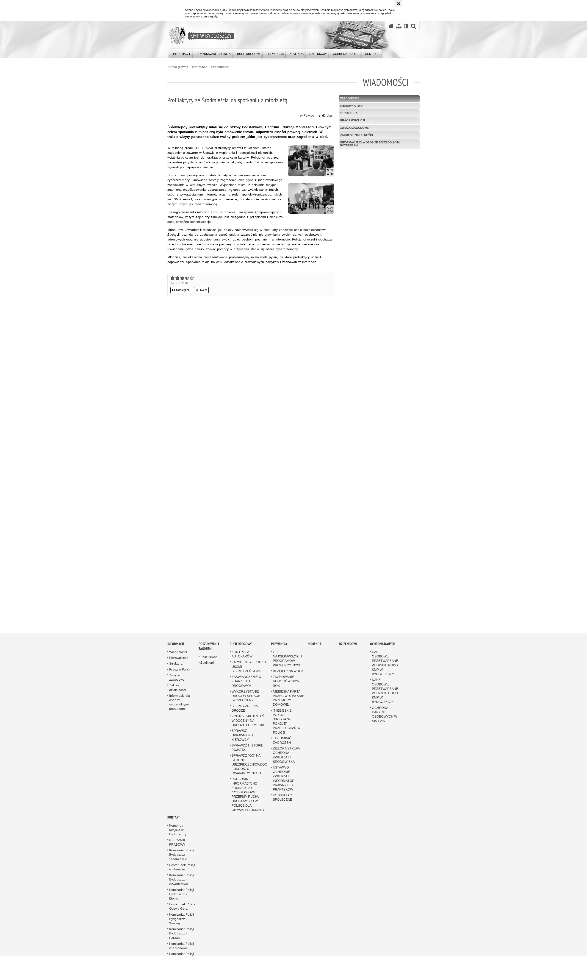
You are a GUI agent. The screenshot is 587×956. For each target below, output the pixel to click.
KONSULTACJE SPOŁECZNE (284, 803)
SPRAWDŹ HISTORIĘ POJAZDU (247, 753)
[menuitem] (182, 53)
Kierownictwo (351, 105)
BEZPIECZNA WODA (288, 676)
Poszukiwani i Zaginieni (209, 652)
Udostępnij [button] (183, 290)
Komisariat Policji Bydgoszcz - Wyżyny (181, 924)
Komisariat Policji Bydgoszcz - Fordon (181, 939)
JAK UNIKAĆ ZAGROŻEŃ (282, 746)
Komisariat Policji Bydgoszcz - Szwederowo (181, 885)
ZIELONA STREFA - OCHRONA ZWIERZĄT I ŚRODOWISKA (287, 760)
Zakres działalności (356, 135)
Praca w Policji (352, 120)
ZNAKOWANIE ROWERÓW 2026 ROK (286, 687)
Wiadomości (220, 67)
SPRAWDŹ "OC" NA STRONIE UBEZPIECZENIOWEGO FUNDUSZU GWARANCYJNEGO (249, 770)
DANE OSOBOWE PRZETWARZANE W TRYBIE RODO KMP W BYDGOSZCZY (385, 669)
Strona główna (177, 67)
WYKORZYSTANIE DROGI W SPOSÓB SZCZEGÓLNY (246, 701)
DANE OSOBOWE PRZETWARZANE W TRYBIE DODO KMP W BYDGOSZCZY (385, 696)
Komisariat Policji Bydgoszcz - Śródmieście (181, 860)
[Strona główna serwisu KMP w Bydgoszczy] (391, 26)
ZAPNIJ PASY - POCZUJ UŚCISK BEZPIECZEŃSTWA (249, 672)
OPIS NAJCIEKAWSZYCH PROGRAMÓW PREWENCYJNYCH (287, 664)
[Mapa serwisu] (398, 26)
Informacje (199, 67)
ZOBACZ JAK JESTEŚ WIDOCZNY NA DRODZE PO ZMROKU (249, 726)
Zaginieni (207, 668)
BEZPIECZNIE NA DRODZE (245, 714)
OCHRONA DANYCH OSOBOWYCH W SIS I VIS (384, 719)
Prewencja (279, 649)
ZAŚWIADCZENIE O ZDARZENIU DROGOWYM (246, 687)
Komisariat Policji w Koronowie (181, 951)
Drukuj (327, 115)
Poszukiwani (209, 662)
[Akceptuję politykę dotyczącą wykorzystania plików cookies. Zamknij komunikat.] (398, 3)
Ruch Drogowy (241, 649)
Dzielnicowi (348, 649)
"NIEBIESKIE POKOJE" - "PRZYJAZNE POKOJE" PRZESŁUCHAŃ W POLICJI (286, 727)
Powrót (309, 115)
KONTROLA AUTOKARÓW (242, 660)
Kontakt (173, 823)
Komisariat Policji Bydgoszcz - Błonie (181, 899)
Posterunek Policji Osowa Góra (182, 912)
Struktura (349, 113)
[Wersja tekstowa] (406, 26)
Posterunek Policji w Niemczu (182, 873)
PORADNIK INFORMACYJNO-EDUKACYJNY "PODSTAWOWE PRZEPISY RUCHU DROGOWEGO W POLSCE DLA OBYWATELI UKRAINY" (249, 800)
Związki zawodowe (354, 127)
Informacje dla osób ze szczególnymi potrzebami (370, 144)
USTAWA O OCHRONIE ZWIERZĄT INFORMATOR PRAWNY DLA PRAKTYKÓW (283, 784)
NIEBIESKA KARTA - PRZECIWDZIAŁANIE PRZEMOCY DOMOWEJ (288, 703)
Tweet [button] (203, 290)
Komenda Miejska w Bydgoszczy (177, 835)
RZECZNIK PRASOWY (177, 848)
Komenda (314, 649)
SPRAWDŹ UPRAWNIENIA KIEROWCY (242, 741)
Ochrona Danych (382, 649)
